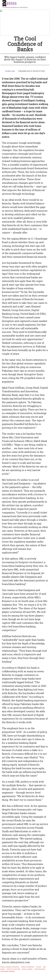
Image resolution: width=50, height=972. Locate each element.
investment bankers (7, 971)
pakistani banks (39, 969)
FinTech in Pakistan (27, 967)
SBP (44, 967)
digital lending (27, 969)
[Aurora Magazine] (26, 3)
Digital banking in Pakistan (9, 967)
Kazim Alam (10, 71)
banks (2, 969)
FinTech (38, 967)
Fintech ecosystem (13, 969)
